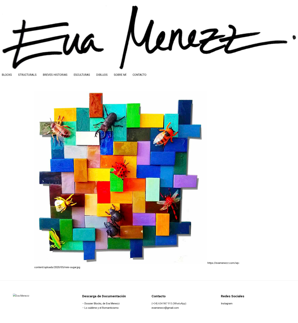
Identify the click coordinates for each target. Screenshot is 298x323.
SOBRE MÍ (120, 74)
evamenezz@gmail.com (165, 307)
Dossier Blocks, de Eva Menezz (102, 303)
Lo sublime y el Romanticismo (102, 307)
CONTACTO (139, 74)
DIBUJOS (102, 74)
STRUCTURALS (27, 74)
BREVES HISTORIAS (55, 74)
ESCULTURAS (82, 74)
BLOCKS (7, 74)
